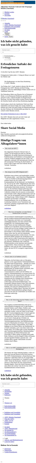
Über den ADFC (9, 419)
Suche (6, 36)
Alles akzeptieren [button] (19, 3)
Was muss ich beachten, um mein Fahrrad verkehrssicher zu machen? (19, 212)
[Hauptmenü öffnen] (5, 20)
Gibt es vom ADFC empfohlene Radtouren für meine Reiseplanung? (20, 348)
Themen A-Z (8, 403)
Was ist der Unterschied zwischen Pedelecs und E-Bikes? (20, 300)
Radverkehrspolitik (10, 28)
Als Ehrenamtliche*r (10, 432)
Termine (6, 393)
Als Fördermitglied (9, 433)
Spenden (7, 14)
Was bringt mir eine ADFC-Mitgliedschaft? (16, 172)
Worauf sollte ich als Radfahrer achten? (15, 256)
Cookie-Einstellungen (10, 452)
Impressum (7, 448)
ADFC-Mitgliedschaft (10, 428)
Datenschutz (8, 450)
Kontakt (6, 424)
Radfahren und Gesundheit (12, 26)
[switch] (14, 56)
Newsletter (7, 15)
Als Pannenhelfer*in (10, 435)
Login (6, 31)
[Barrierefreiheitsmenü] (1, 20)
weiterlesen (7, 208)
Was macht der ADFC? (11, 148)
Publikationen (8, 422)
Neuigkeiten (8, 391)
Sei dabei (7, 30)
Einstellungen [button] (10, 3)
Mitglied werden (9, 12)
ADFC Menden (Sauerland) (12, 25)
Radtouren (7, 395)
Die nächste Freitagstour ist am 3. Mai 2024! (14, 114)
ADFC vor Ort (8, 420)
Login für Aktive (9, 441)
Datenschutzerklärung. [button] (7, 1)
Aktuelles (7, 23)
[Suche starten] (3, 52)
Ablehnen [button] (3, 3)
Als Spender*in (8, 430)
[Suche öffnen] (3, 20)
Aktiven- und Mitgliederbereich (13, 440)
